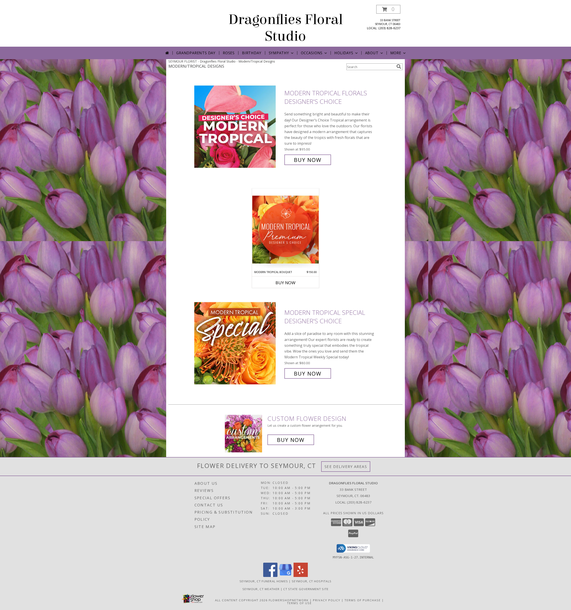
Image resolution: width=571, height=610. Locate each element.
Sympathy (279, 52)
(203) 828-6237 (389, 28)
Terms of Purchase (363, 600)
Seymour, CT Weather (261, 589)
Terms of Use (299, 603)
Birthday (251, 52)
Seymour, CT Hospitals (311, 581)
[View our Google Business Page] (285, 576)
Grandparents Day (195, 52)
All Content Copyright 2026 (241, 600)
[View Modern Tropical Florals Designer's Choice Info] (238, 126)
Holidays (343, 52)
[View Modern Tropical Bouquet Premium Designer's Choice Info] (285, 229)
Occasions (312, 52)
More (395, 52)
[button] (388, 9)
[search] (398, 66)
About (372, 52)
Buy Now (307, 159)
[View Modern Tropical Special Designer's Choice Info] (238, 343)
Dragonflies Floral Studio (285, 28)
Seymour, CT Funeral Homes (264, 581)
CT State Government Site (306, 589)
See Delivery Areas (346, 466)
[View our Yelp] (301, 576)
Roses (229, 52)
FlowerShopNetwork (289, 600)
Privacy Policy (326, 600)
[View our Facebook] (270, 576)
